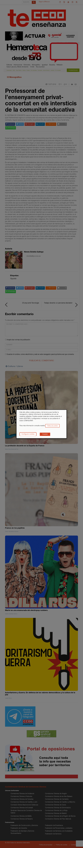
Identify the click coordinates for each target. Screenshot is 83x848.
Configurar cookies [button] (28, 434)
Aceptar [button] (45, 434)
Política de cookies (52, 425)
